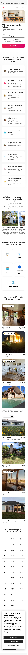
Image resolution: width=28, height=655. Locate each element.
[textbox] (7, 41)
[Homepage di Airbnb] (3, 7)
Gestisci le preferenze (13, 645)
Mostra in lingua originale (18, 3)
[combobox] (13, 36)
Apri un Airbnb (20, 8)
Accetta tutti (13, 637)
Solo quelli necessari (13, 641)
